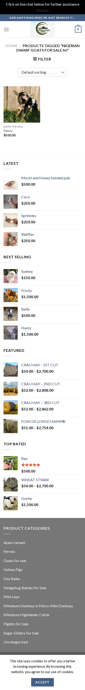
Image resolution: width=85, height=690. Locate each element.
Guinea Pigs (13, 569)
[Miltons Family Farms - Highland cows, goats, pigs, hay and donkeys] (42, 29)
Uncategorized (16, 642)
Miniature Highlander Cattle (26, 614)
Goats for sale (15, 560)
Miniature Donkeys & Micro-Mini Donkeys (38, 606)
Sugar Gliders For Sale (21, 633)
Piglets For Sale (16, 624)
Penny (8, 131)
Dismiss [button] (42, 10)
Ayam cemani (14, 542)
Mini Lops (12, 596)
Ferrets (9, 551)
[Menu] (6, 29)
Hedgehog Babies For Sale (25, 587)
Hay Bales (12, 578)
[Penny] (22, 104)
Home (11, 45)
